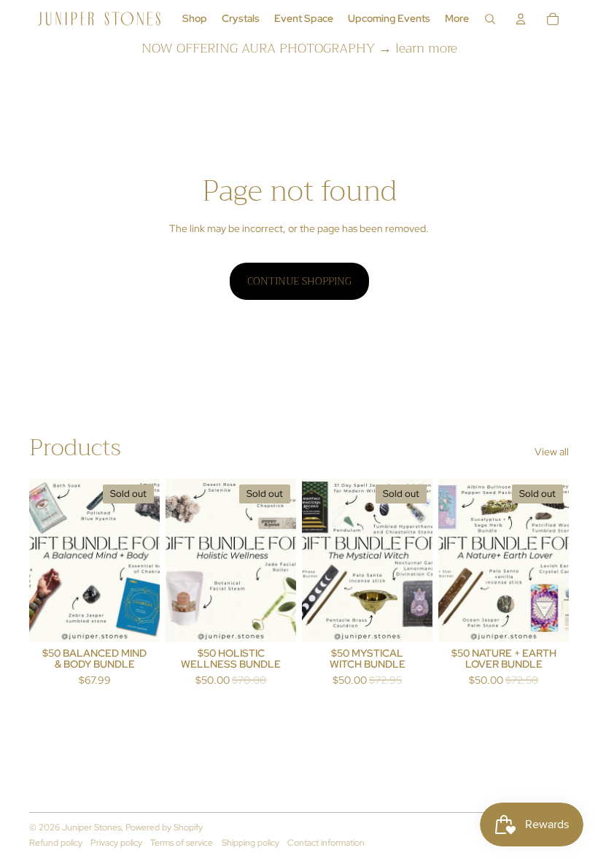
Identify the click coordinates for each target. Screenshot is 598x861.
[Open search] (490, 19)
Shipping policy (250, 843)
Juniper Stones (91, 827)
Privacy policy (116, 843)
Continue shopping (299, 281)
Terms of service (181, 843)
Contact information (326, 843)
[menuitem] (194, 19)
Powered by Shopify (164, 827)
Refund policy (55, 843)
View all (552, 451)
